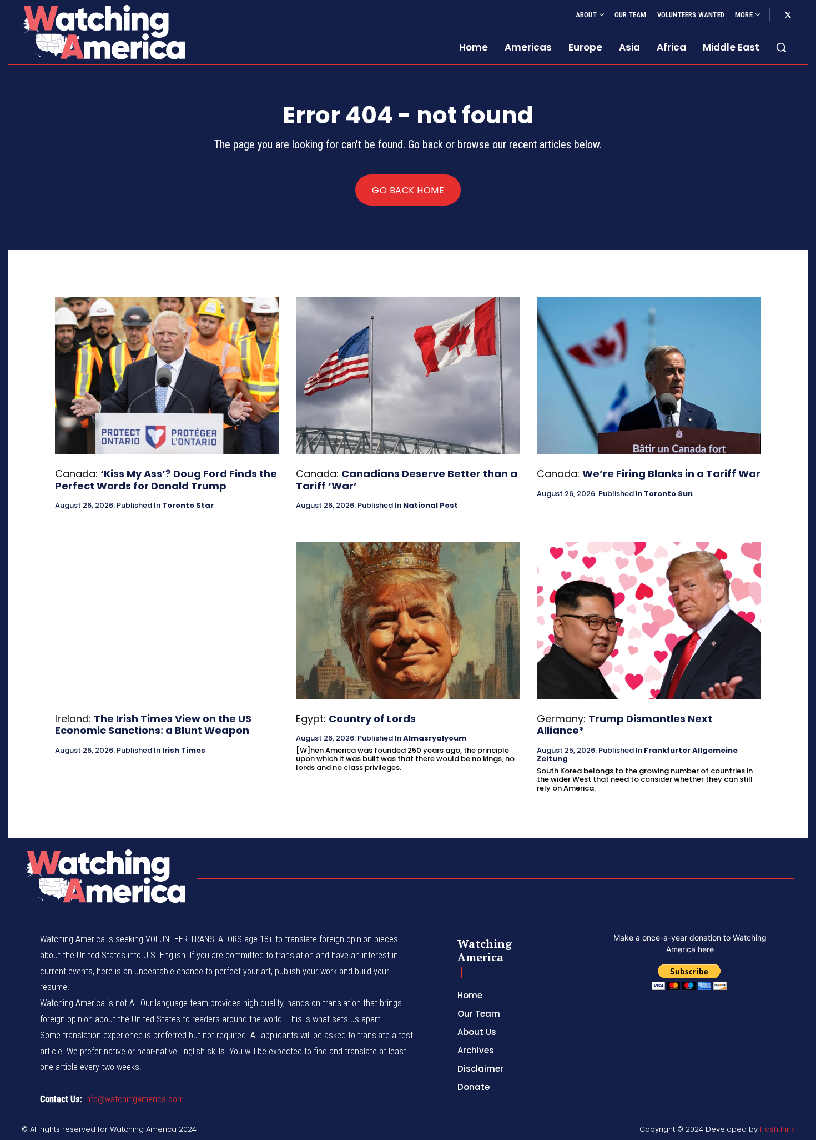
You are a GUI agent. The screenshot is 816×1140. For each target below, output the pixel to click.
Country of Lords (372, 719)
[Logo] (101, 32)
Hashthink (777, 1129)
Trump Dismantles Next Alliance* (624, 725)
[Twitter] (787, 15)
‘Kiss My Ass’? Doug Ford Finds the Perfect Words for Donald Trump (166, 480)
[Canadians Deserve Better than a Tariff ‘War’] (408, 375)
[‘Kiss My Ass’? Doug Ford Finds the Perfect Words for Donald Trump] (167, 375)
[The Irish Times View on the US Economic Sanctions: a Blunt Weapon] (167, 620)
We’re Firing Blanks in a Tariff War (671, 474)
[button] (781, 47)
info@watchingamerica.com (134, 1099)
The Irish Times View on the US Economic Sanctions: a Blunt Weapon (153, 725)
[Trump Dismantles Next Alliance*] (649, 620)
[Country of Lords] (408, 620)
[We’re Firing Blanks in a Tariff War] (649, 375)
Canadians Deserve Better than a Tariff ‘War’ (406, 480)
